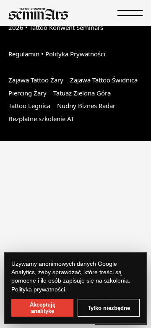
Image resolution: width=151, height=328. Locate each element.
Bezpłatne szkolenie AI (40, 118)
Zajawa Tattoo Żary (35, 80)
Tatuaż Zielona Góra (82, 93)
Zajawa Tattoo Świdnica (104, 80)
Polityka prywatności (38, 289)
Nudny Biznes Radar (86, 105)
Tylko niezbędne (109, 308)
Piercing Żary (27, 93)
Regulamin (23, 54)
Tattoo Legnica (29, 105)
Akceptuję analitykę (42, 308)
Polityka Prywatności (75, 54)
